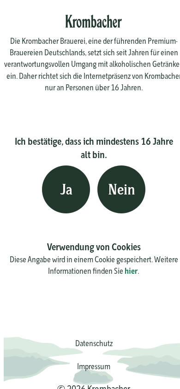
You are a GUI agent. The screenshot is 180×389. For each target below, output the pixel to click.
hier (131, 271)
